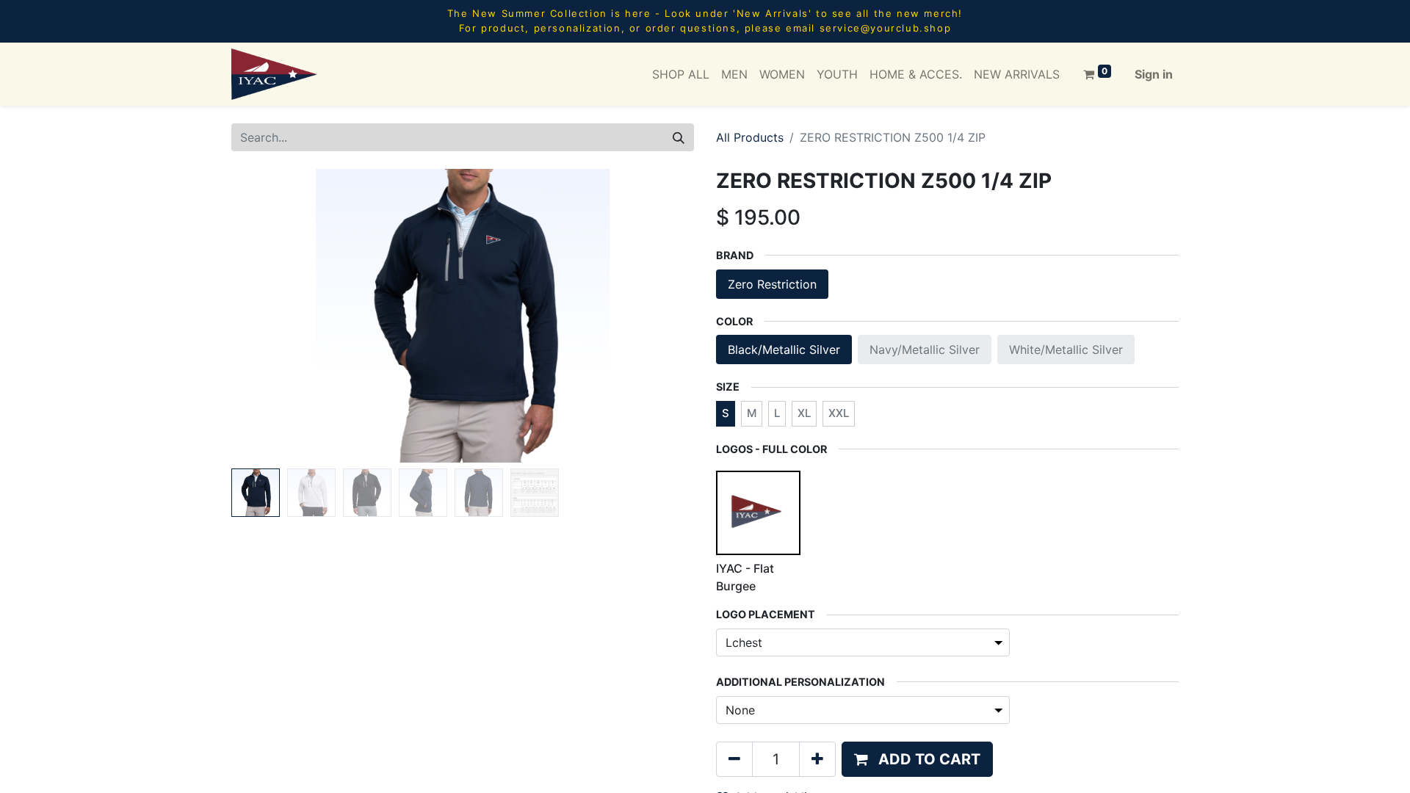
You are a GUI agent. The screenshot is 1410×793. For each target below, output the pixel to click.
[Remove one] (734, 759)
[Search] (678, 137)
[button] (266, 316)
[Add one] (817, 759)
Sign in (1154, 74)
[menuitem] (680, 74)
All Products (750, 137)
